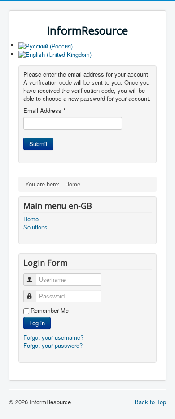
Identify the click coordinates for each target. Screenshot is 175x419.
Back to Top (150, 401)
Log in (37, 323)
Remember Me (50, 311)
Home (31, 219)
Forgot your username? (53, 337)
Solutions (35, 227)
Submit (38, 143)
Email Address (44, 111)
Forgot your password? (53, 345)
